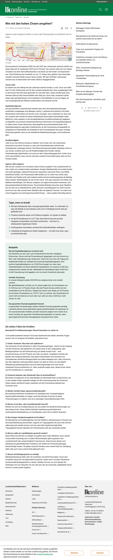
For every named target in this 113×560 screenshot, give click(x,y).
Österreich (8, 491)
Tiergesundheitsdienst (65, 528)
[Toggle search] (100, 9)
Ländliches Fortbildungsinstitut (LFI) (68, 498)
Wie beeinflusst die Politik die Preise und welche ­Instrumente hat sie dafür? (91, 37)
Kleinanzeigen (17, 2)
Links (34, 499)
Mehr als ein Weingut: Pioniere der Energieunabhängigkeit (89, 92)
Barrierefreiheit (90, 522)
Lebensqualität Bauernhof (66, 503)
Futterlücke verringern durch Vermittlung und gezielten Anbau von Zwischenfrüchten (91, 60)
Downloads (36, 495)
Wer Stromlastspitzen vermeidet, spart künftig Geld (90, 100)
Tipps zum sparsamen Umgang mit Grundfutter (89, 50)
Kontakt (44, 2)
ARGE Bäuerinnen (38, 516)
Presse (7, 2)
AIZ (33, 512)
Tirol (6, 518)
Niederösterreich (11, 503)
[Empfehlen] (66, 28)
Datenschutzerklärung (92, 519)
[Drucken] (62, 28)
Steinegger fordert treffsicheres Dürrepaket (88, 29)
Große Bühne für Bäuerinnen (87, 44)
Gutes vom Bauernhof (39, 533)
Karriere (27, 2)
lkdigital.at (61, 512)
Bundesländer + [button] (102, 2)
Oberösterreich (10, 506)
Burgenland (9, 495)
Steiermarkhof (62, 520)
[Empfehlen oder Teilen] (71, 28)
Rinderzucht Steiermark (65, 516)
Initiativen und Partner (39, 503)
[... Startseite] (26, 9)
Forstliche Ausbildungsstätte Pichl (67, 488)
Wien (7, 526)
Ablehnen (74, 553)
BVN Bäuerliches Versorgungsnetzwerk (39, 525)
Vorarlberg (9, 522)
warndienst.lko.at (63, 532)
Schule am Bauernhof (64, 524)
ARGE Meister (36, 520)
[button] (106, 9)
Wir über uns (35, 2)
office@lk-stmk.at (96, 513)
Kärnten (8, 499)
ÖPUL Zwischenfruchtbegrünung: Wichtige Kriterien (89, 69)
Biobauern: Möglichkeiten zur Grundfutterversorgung (87, 85)
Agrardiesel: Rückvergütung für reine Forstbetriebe (90, 77)
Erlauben (100, 553)
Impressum (89, 517)
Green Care (36, 530)
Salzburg (8, 510)
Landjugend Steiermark (65, 493)
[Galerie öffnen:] (38, 52)
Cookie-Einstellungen (45, 554)
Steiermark (9, 514)
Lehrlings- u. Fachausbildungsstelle (65, 508)
